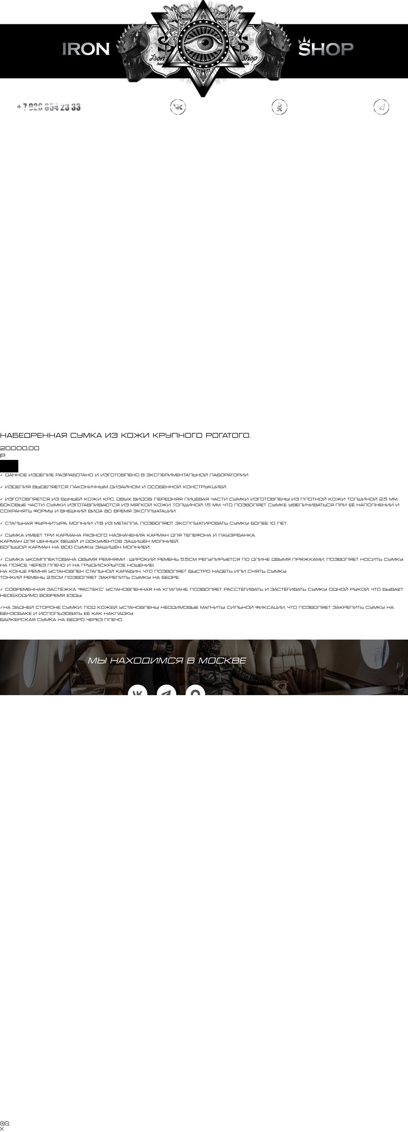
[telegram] (166, 694)
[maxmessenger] (195, 694)
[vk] (137, 694)
